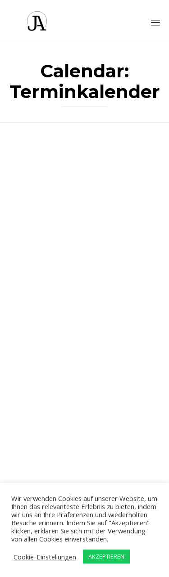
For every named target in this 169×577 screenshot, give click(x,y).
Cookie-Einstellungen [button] (45, 557)
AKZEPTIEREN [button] (106, 556)
